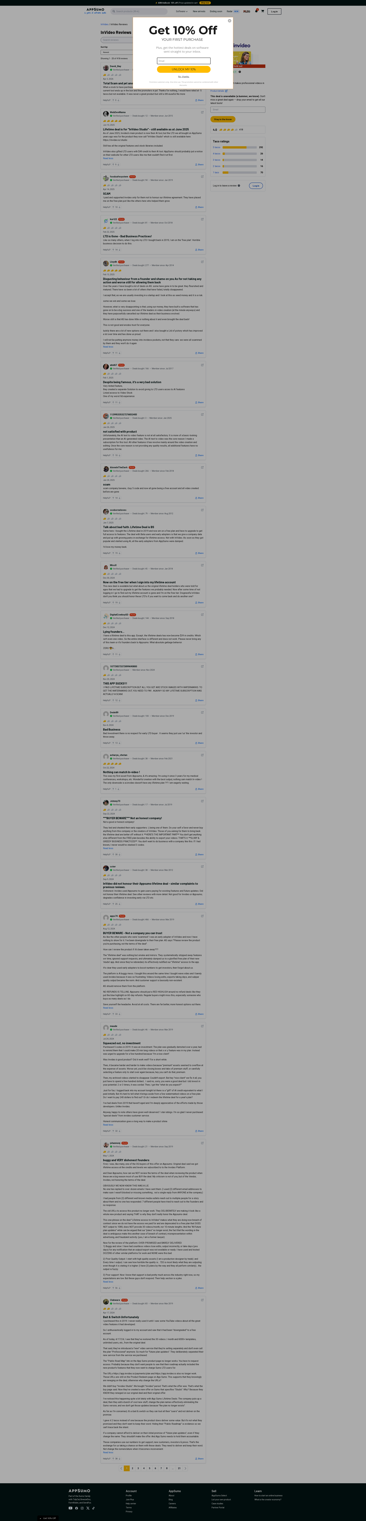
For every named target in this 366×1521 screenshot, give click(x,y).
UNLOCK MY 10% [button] (184, 69)
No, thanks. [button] (183, 76)
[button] (229, 20)
